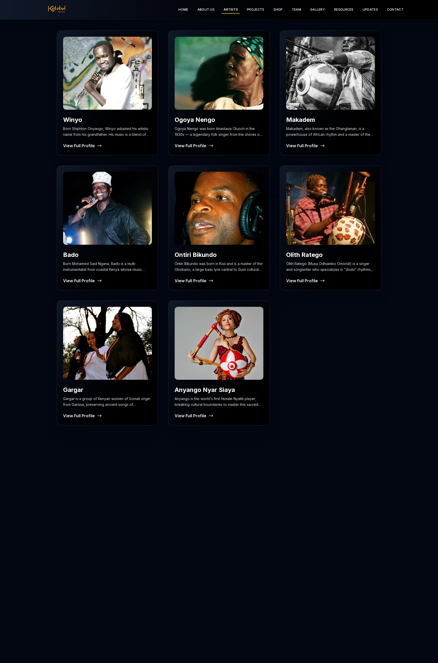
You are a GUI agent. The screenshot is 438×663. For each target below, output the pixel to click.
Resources (344, 9)
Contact (395, 9)
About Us (205, 9)
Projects (255, 9)
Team (296, 9)
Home (183, 9)
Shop (278, 9)
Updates (370, 9)
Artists (231, 9)
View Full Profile (79, 145)
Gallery (317, 9)
